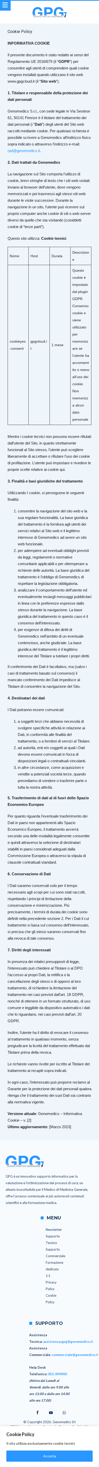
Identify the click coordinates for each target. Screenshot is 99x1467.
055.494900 (57, 1374)
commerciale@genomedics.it (75, 1355)
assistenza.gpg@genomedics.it (68, 1342)
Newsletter (54, 1230)
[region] (49, 1446)
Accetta (49, 1456)
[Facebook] (36, 1413)
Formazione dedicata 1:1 (54, 1269)
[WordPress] (64, 1413)
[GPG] (49, 7)
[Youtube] (50, 1413)
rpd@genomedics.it (24, 150)
